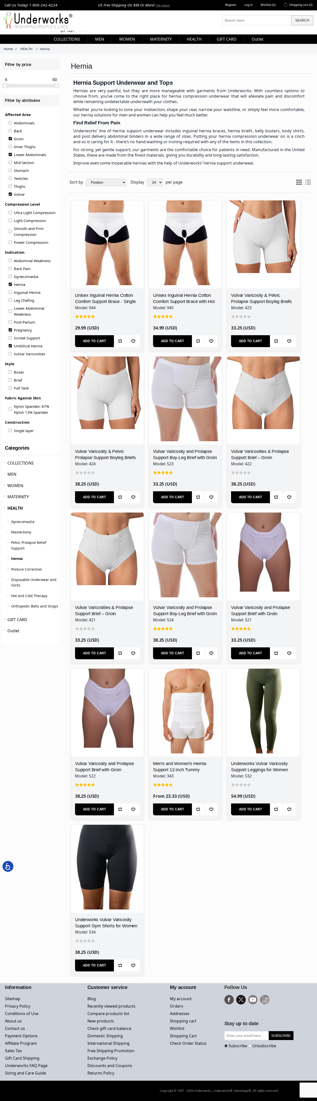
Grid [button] (299, 182)
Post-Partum (24, 322)
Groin (19, 138)
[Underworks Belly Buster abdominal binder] (185, 705)
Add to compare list (120, 341)
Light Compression (30, 220)
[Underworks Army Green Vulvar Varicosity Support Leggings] (263, 705)
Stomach (21, 170)
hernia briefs (240, 131)
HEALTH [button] (194, 39)
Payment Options (21, 1035)
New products (100, 1020)
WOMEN (15, 485)
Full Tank (21, 387)
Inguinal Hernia (27, 292)
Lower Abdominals (30, 154)
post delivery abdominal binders (113, 136)
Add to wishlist (133, 341)
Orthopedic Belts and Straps (34, 606)
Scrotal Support (27, 337)
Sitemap (12, 998)
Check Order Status (188, 1043)
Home (8, 49)
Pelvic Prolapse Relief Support (28, 545)
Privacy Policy (17, 1006)
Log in (248, 5)
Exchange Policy (102, 1058)
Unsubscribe (264, 1045)
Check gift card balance (109, 1028)
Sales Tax (13, 1050)
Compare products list (108, 1013)
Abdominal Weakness (32, 260)
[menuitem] (67, 39)
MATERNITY (18, 496)
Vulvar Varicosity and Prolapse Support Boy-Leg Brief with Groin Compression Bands (185, 457)
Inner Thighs (24, 146)
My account (181, 998)
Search (302, 20)
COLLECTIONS (20, 463)
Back (18, 130)
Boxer (19, 372)
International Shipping (108, 1043)
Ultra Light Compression (34, 212)
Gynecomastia (26, 276)
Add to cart (94, 341)
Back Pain (22, 268)
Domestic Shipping (105, 1035)
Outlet (13, 630)
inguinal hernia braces (204, 131)
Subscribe (238, 1045)
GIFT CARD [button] (227, 39)
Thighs (19, 186)
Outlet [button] (258, 39)
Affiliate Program (21, 1043)
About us (13, 1020)
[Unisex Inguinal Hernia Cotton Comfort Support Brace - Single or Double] (107, 236)
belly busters (267, 131)
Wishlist (177, 1028)
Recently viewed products (111, 1006)
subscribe (281, 1036)
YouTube (253, 999)
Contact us (15, 1028)
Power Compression (31, 242)
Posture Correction (26, 569)
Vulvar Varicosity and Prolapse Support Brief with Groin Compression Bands (260, 613)
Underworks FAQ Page (26, 1065)
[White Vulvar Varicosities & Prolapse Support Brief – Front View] (263, 393)
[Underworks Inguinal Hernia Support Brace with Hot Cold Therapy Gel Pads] (185, 236)
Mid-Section (24, 162)
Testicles (21, 178)
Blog (91, 998)
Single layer (24, 430)
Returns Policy (100, 1073)
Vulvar (19, 194)
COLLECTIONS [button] (67, 39)
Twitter (241, 999)
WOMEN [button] (127, 39)
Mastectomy (21, 532)
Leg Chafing (24, 300)
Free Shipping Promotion (110, 1050)
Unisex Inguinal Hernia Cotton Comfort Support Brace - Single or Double (105, 301)
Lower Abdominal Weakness (29, 311)
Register (231, 5)
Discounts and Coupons (109, 1065)
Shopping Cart (183, 1035)
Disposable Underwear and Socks (33, 582)
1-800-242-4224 (43, 4)
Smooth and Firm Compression (29, 231)
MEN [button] (99, 39)
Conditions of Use (21, 1013)
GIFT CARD (17, 619)
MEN (11, 474)
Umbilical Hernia (28, 345)
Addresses (179, 1013)
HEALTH (15, 508)
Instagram (264, 999)
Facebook (229, 999)
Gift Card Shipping (22, 1058)
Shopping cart (183, 1020)
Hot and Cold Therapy (29, 595)
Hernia (19, 284)
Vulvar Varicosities (29, 353)
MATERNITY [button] (161, 39)
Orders (176, 1006)
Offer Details (163, 5)
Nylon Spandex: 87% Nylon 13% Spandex (31, 409)
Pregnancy (23, 330)
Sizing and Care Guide (25, 1073)
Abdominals (24, 122)
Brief (18, 380)
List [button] (308, 182)
